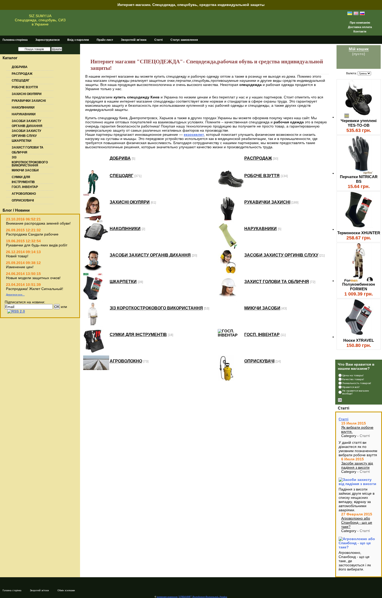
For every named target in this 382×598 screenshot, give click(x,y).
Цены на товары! (353, 375)
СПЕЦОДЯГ (21, 80)
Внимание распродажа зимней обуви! (38, 223)
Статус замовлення (184, 39)
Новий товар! (17, 256)
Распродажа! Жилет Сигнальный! (34, 289)
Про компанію (360, 22)
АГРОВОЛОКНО (24, 193)
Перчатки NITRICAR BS (359, 179)
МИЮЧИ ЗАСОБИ (25, 170)
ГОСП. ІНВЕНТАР (25, 187)
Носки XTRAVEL (358, 340)
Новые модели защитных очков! (33, 278)
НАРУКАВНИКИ (24, 114)
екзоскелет (194, 134)
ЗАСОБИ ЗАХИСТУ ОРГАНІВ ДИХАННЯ (150, 255)
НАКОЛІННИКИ (23, 107)
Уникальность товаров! (356, 383)
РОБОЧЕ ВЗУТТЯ (25, 87)
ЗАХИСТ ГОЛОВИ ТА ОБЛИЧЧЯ (276, 281)
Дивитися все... (15, 294)
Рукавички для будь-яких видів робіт (36, 245)
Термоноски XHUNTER (358, 233)
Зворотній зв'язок (134, 39)
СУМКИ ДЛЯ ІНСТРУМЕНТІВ (138, 334)
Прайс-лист (105, 39)
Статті (158, 39)
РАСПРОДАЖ (22, 73)
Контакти (359, 31)
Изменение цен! (20, 267)
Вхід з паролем (78, 39)
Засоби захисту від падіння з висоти (357, 465)
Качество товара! (353, 379)
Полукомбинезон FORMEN (358, 286)
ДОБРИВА (20, 67)
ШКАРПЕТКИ (21, 140)
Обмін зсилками (66, 590)
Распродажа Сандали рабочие (32, 234)
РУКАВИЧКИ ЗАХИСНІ (29, 100)
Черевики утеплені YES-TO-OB (359, 122)
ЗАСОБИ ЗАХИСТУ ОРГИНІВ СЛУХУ (281, 255)
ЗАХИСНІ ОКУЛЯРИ (27, 94)
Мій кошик (359, 49)
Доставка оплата (360, 27)
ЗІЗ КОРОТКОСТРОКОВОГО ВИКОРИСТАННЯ (30, 161)
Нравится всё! (351, 387)
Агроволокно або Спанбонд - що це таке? (356, 522)
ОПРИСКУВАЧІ (23, 200)
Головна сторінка (15, 39)
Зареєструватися (47, 39)
